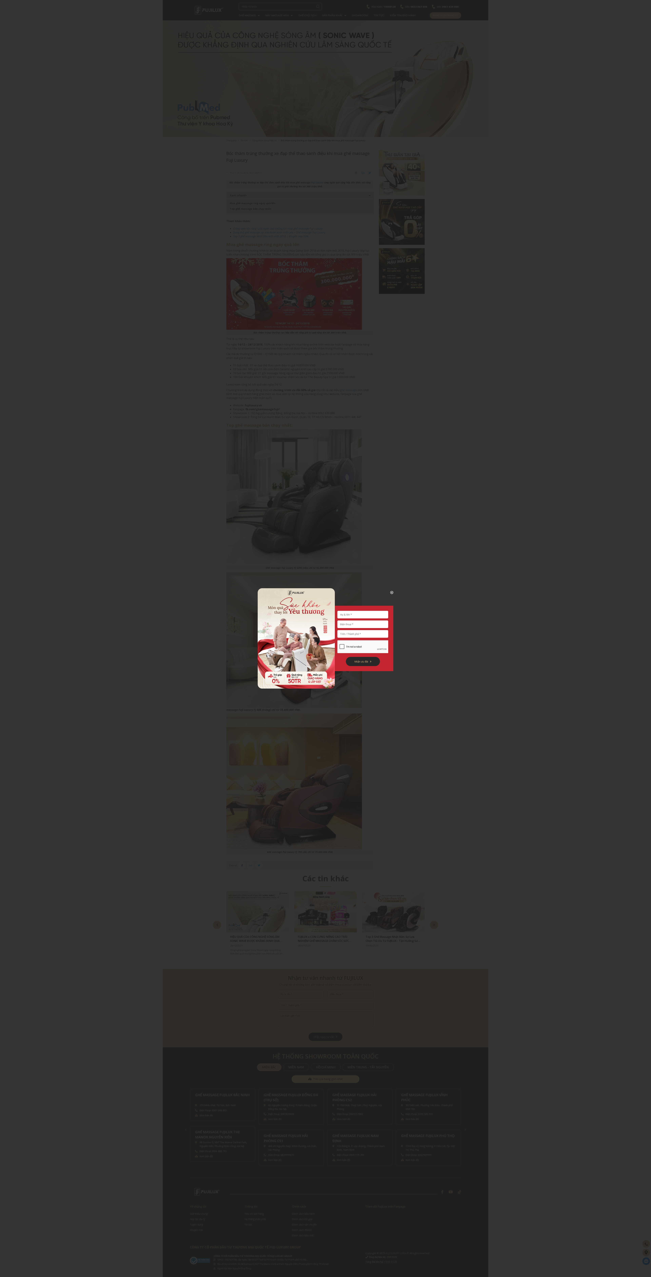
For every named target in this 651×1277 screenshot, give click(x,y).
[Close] (389, 592)
